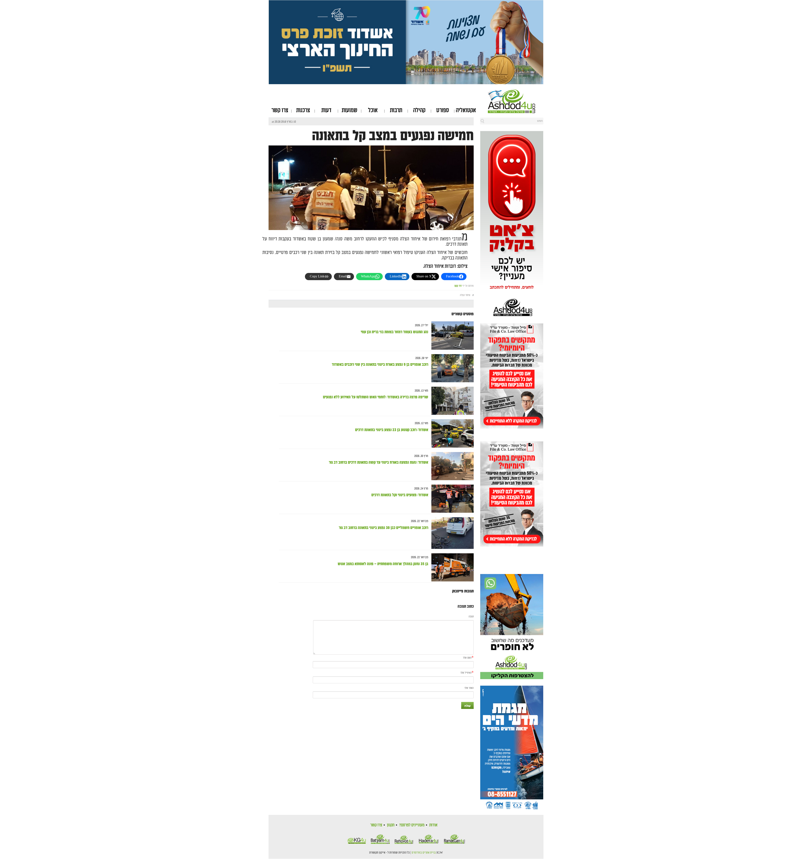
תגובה (471, 616)
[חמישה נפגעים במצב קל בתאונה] (371, 213)
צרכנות (303, 110)
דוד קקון (458, 286)
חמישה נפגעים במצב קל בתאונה (393, 136)
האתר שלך (469, 688)
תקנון (390, 825)
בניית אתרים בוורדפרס (424, 852)
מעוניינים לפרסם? (411, 825)
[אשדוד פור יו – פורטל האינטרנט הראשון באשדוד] (515, 101)
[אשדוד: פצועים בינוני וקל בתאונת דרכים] (451, 498)
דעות (326, 110)
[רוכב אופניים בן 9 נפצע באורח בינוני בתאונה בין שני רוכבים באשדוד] (451, 368)
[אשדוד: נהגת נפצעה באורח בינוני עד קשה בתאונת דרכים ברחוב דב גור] (451, 466)
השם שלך (467, 657)
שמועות (349, 110)
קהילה (419, 110)
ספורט (442, 110)
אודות (433, 825)
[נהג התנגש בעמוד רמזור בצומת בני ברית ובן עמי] (451, 335)
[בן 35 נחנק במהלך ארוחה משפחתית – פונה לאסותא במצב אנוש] (451, 567)
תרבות (396, 110)
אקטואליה (466, 110)
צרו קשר (280, 110)
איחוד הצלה (465, 295)
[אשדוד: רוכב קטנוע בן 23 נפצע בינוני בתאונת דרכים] (451, 433)
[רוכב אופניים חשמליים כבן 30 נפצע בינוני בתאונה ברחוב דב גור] (451, 533)
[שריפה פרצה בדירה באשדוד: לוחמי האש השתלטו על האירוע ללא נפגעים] (451, 400)
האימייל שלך (466, 673)
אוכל (373, 110)
